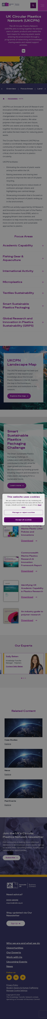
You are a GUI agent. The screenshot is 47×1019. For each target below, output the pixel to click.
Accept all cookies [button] (23, 520)
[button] (23, 512)
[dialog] (23, 509)
